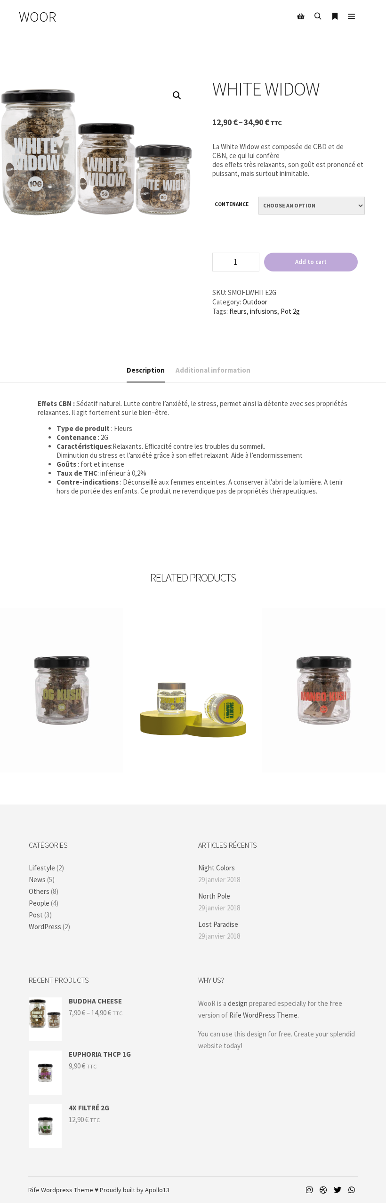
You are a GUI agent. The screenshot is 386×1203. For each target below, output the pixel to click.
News (37, 879)
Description (146, 370)
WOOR (37, 16)
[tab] (146, 370)
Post (36, 914)
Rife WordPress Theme (263, 1015)
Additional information (213, 370)
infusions (263, 311)
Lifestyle (42, 867)
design (238, 1003)
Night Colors (216, 867)
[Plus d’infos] (334, 16)
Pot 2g (290, 311)
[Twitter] (337, 1190)
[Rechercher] (317, 16)
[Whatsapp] (352, 1190)
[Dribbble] (323, 1190)
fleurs (238, 311)
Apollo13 (157, 1190)
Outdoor (254, 301)
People (39, 903)
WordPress (45, 926)
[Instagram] (309, 1190)
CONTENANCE (232, 204)
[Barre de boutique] (300, 16)
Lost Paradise (218, 924)
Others (39, 891)
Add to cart (311, 262)
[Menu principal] (351, 16)
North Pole (214, 896)
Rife (34, 1190)
